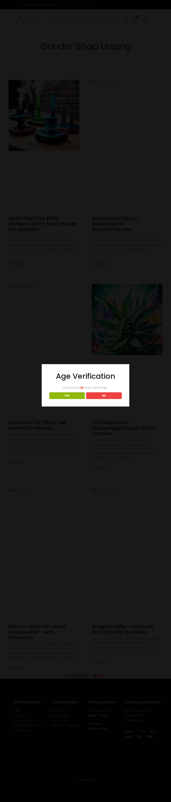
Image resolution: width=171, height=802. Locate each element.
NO (104, 396)
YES (67, 396)
